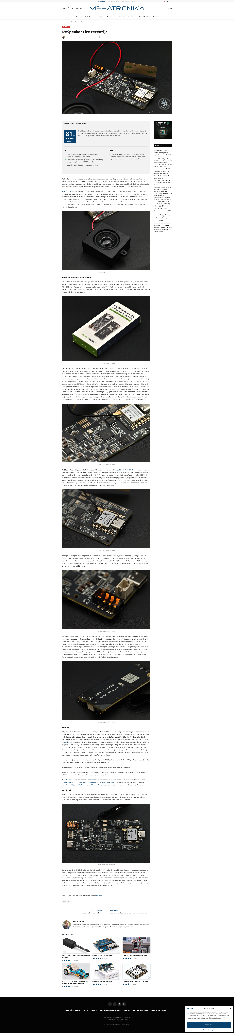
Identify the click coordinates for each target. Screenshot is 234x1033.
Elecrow (156, 163)
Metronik (156, 191)
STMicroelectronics (166, 213)
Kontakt (86, 1010)
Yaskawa (156, 231)
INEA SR (167, 180)
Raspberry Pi (165, 201)
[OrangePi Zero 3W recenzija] (106, 971)
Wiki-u (67, 780)
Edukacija (110, 17)
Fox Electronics (159, 173)
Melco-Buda (165, 189)
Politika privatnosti (213, 1030)
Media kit (94, 1010)
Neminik (162, 197)
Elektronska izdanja (141, 1010)
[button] (230, 1008)
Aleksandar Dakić (72, 37)
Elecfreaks (169, 161)
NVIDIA (155, 199)
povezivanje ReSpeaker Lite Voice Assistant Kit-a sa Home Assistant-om (87, 785)
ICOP (163, 180)
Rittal (162, 203)
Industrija (88, 17)
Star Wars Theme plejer (106, 782)
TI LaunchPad (163, 219)
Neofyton (167, 197)
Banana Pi (157, 153)
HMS (160, 178)
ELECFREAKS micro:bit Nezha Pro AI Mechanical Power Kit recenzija (75, 983)
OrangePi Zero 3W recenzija (102, 982)
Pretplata (127, 1010)
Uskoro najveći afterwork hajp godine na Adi (121, 1)
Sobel (169, 211)
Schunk (156, 208)
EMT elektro (156, 166)
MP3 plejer (78, 782)
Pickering (155, 201)
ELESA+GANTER (164, 165)
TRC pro (163, 221)
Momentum (157, 195)
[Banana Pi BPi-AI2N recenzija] (106, 945)
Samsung (167, 203)
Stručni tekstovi (144, 17)
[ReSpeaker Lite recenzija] (117, 77)
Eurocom (164, 169)
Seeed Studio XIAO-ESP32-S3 (125, 470)
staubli (159, 213)
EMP (171, 165)
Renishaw (159, 203)
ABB (155, 150)
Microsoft (162, 191)
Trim (167, 221)
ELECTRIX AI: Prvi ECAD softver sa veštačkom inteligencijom (129, 913)
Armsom (163, 150)
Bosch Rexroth (162, 155)
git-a (105, 775)
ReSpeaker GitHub (68, 742)
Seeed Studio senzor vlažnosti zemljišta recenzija (76, 957)
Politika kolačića (203, 1030)
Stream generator (68, 782)
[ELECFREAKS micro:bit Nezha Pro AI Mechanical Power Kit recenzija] (76, 971)
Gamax (166, 173)
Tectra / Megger (165, 215)
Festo (169, 171)
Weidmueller (158, 229)
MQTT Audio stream (90, 782)
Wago (170, 227)
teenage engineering (158, 217)
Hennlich (166, 176)
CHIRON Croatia (160, 157)
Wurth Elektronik (166, 229)
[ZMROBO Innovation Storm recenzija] (136, 945)
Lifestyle (131, 17)
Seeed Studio (66, 191)
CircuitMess (167, 157)
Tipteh (158, 221)
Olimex (159, 199)
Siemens (156, 211)
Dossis (169, 159)
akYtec (159, 150)
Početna (79, 17)
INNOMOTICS (157, 182)
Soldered (156, 213)
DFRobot (160, 159)
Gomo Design (158, 176)
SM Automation (162, 211)
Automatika (167, 150)
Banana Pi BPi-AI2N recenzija (102, 956)
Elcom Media (163, 160)
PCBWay (169, 199)
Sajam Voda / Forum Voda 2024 (93, 913)
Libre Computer (168, 185)
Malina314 (99, 896)
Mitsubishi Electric (167, 193)
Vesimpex (163, 227)
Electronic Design (163, 163)
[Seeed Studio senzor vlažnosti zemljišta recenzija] (76, 945)
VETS (167, 227)
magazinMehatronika (158, 187)
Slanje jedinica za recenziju (110, 1010)
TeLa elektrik (156, 219)
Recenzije (99, 17)
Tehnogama (166, 217)
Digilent (165, 159)
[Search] (171, 8)
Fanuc (158, 171)
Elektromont (156, 164)
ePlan (159, 169)
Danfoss (156, 158)
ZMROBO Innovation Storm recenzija (135, 956)
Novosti (121, 17)
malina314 (165, 187)
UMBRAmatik (163, 223)
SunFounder (157, 215)
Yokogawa (160, 231)
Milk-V (160, 193)
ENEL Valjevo (164, 167)
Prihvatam (209, 1025)
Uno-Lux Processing (161, 225)
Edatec (158, 160)
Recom (155, 203)
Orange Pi (163, 199)
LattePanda (161, 185)
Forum (155, 17)
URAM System (157, 227)
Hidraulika (156, 178)
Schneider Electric (161, 206)
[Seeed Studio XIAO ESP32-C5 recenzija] (136, 971)
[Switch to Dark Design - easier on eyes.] (168, 8)
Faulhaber (164, 171)
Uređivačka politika (72, 1010)
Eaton (155, 161)
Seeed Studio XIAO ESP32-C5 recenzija (136, 982)
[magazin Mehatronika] (117, 8)
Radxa (159, 201)
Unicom (169, 223)
